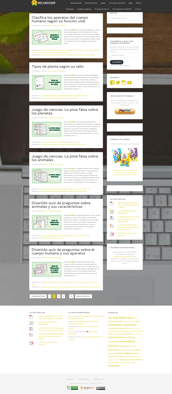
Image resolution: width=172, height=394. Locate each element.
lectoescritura (121, 334)
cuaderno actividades (131, 328)
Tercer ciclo (66, 52)
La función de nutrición (91, 50)
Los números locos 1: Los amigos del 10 (125, 170)
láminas (131, 337)
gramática (140, 331)
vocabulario (114, 365)
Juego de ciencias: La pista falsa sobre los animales (65, 158)
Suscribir (116, 62)
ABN (110, 318)
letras (126, 337)
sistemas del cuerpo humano (84, 287)
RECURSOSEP (44, 3)
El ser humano (78, 50)
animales (45, 144)
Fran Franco (72, 316)
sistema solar (81, 144)
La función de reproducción (53, 52)
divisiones (125, 331)
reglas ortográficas (135, 356)
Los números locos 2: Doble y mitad (125, 172)
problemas (135, 353)
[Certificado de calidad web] (72, 389)
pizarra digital (124, 353)
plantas (64, 98)
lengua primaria (116, 337)
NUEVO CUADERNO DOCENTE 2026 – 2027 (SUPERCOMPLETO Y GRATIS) (128, 205)
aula (129, 317)
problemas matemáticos (117, 356)
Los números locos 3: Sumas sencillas (125, 174)
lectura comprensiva (137, 334)
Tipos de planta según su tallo (58, 66)
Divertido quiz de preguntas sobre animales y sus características (61, 205)
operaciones (114, 350)
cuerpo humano (78, 55)
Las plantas (77, 95)
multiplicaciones (124, 346)
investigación (65, 191)
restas (122, 360)
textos (128, 362)
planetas (73, 144)
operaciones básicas (126, 350)
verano (133, 362)
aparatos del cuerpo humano (51, 55)
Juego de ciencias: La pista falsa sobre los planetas (65, 111)
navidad (133, 346)
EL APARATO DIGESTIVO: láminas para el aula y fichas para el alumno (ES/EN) (129, 219)
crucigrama (57, 98)
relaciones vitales (89, 55)
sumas (139, 359)
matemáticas (113, 342)
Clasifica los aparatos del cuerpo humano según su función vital (60, 19)
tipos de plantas (72, 98)
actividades (120, 317)
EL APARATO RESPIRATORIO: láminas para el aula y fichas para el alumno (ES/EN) (128, 227)
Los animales (78, 189)
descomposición (116, 331)
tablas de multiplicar (113, 362)
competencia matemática (122, 324)
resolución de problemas (114, 359)
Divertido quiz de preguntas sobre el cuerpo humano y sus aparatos (63, 251)
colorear (137, 321)
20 (71, 296)
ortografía (137, 350)
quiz (62, 238)
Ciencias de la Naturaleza (49, 50)
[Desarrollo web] (87, 389)
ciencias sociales (128, 321)
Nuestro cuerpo (88, 282)
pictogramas (112, 353)
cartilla (135, 318)
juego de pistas (65, 144)
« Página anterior (38, 296)
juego (114, 334)
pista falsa (83, 191)
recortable (128, 356)
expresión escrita (133, 331)
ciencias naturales (66, 55)
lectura (128, 334)
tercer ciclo (97, 287)
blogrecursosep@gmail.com (123, 256)
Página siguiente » (83, 296)
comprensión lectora (116, 328)
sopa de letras (131, 360)
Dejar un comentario (59, 25)
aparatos (44, 287)
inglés (110, 334)
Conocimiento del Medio (65, 50)
